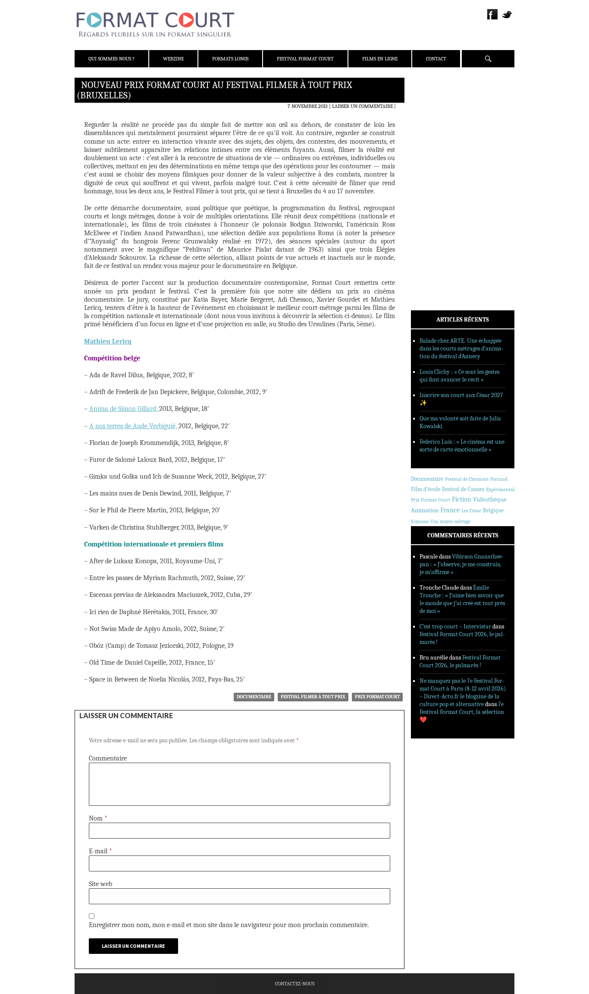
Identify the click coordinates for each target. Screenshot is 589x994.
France (450, 510)
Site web (100, 884)
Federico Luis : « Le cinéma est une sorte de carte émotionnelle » (462, 445)
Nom (98, 818)
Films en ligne (380, 59)
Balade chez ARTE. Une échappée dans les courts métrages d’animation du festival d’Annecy (462, 348)
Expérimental (500, 489)
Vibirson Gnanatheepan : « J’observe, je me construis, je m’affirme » (462, 564)
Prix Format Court (377, 697)
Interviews (437, 199)
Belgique (493, 510)
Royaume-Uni (424, 521)
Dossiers (433, 188)
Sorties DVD (437, 221)
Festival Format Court (305, 59)
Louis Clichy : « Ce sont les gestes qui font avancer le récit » (459, 375)
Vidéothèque (490, 499)
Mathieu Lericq (108, 341)
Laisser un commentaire (362, 106)
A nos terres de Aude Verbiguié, (134, 426)
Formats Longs (230, 59)
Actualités (436, 165)
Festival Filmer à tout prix (313, 697)
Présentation (439, 105)
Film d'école (425, 489)
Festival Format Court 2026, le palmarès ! (460, 661)
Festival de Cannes (463, 489)
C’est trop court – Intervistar (455, 626)
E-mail (100, 851)
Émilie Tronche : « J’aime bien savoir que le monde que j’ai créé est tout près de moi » (462, 599)
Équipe (431, 116)
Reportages (436, 210)
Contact (436, 59)
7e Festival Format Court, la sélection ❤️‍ (462, 712)
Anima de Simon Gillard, (124, 409)
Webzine (173, 59)
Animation (425, 510)
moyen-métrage (455, 521)
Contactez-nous (294, 984)
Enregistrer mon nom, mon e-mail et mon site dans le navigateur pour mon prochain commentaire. (229, 925)
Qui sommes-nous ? (111, 59)
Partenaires (438, 139)
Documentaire (254, 697)
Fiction (461, 499)
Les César (471, 511)
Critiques (434, 177)
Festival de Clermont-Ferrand (476, 479)
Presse (430, 127)
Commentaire (108, 758)
